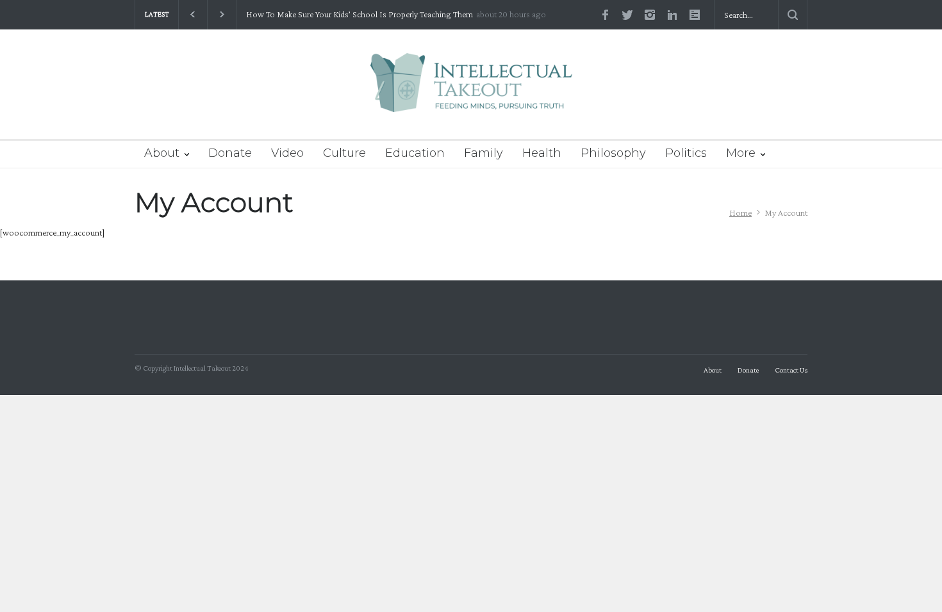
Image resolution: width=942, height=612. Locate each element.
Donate (230, 153)
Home (740, 212)
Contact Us (791, 370)
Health (541, 153)
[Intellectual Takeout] (471, 91)
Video (287, 153)
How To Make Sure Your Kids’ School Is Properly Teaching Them (359, 14)
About (161, 153)
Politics (686, 153)
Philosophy (613, 153)
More (741, 153)
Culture (344, 153)
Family (483, 153)
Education (415, 153)
